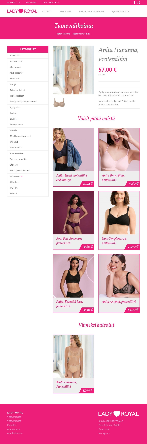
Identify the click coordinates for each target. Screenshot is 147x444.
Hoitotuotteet (17, 95)
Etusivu (46, 11)
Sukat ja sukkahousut (20, 170)
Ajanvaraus (13, 429)
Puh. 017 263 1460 (109, 425)
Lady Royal (22, 11)
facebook (134, 2)
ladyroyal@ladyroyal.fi (110, 420)
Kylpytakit (15, 107)
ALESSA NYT (16, 61)
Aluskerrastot (16, 72)
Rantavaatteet (17, 153)
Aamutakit (15, 55)
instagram (138, 2)
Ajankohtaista (120, 11)
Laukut (13, 113)
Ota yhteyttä (13, 2)
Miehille (13, 130)
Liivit (12, 118)
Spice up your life (18, 159)
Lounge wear (16, 124)
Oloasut (14, 141)
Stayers (14, 164)
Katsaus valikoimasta (92, 11)
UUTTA (13, 187)
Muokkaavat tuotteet (20, 136)
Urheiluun (14, 182)
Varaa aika (31, 2)
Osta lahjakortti (51, 2)
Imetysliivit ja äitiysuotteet (23, 101)
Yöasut (13, 193)
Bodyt (13, 84)
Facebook (103, 429)
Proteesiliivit (16, 147)
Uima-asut (15, 176)
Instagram (104, 433)
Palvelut (11, 425)
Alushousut (15, 67)
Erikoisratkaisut (17, 90)
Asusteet (14, 78)
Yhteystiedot (86, 25)
